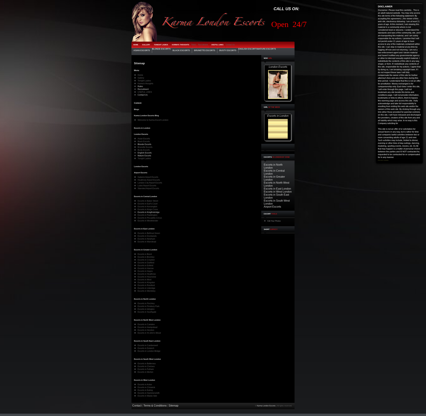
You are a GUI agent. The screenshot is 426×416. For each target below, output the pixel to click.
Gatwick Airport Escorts (148, 177)
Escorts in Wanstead (147, 242)
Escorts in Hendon (146, 330)
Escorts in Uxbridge (146, 288)
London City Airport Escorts (150, 183)
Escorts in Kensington (147, 206)
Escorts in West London (278, 191)
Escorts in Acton (145, 384)
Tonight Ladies (144, 81)
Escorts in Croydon (146, 260)
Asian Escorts (144, 139)
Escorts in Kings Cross (148, 209)
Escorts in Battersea (147, 363)
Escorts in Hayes (145, 271)
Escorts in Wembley (146, 291)
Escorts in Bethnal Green (149, 233)
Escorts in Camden (146, 324)
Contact (136, 405)
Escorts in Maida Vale (147, 396)
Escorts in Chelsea (146, 366)
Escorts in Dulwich (146, 348)
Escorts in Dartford (146, 263)
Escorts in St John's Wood (149, 333)
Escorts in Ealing (145, 390)
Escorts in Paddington (147, 215)
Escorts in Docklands (147, 236)
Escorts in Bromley (146, 257)
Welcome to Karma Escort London (153, 120)
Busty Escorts (144, 150)
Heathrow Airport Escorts (149, 180)
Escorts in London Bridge (149, 351)
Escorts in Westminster (148, 221)
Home (140, 75)
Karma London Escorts (266, 406)
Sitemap (173, 405)
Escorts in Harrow (146, 268)
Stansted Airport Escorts (148, 188)
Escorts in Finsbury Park (148, 306)
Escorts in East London (277, 188)
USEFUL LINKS (145, 92)
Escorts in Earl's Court (147, 204)
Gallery (141, 78)
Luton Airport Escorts (147, 185)
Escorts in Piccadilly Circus (150, 218)
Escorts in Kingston (146, 282)
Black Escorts (144, 141)
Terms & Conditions (155, 405)
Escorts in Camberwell (148, 345)
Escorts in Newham (146, 239)
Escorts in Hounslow (147, 277)
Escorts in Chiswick (146, 387)
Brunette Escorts (145, 147)
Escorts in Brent (145, 254)
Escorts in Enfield (145, 265)
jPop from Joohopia (383, 160)
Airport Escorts (272, 206)
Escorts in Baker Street (148, 201)
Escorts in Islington (146, 309)
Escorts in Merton (145, 372)
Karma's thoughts (145, 83)
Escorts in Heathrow (147, 274)
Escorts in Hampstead (147, 327)
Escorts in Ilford (144, 279)
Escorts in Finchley (146, 303)
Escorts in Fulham (146, 369)
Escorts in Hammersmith (149, 393)
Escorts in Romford (146, 285)
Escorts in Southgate (147, 312)
